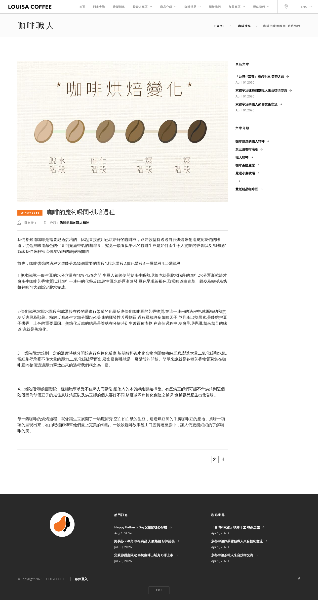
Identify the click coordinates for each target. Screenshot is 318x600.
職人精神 (242, 157)
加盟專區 (235, 6)
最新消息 (119, 6)
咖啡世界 (191, 6)
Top (159, 590)
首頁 (82, 6)
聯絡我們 (259, 6)
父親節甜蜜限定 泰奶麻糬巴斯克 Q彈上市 (143, 555)
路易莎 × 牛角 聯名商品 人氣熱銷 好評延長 (144, 541)
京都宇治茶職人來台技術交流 (257, 104)
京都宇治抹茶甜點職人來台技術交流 (261, 90)
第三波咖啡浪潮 (247, 149)
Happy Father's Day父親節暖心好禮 (140, 527)
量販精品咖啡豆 (247, 189)
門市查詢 (99, 6)
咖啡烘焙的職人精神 (74, 222)
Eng (304, 6)
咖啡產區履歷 (245, 165)
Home (219, 26)
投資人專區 (140, 6)
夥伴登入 (81, 579)
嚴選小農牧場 (245, 173)
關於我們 (215, 6)
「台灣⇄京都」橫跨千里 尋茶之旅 (260, 76)
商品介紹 (166, 6)
